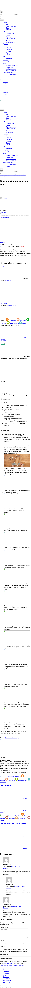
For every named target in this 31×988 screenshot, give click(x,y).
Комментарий (4, 927)
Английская (4, 303)
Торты (4, 31)
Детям (4, 975)
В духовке (8, 280)
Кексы (4, 56)
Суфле (8, 54)
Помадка (8, 51)
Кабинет (5, 82)
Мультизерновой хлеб (12, 65)
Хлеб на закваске (11, 70)
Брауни (8, 45)
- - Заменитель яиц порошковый (16, 405)
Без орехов (6, 977)
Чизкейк (8, 40)
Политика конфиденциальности (15, 965)
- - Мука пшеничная (12, 409)
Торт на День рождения (12, 38)
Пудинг (8, 53)
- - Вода (9, 407)
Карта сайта (6, 982)
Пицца (8, 76)
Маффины (9, 58)
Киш (7, 24)
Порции (3, 402)
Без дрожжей (6, 978)
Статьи (5, 83)
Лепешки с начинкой (11, 74)
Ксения (5, 198)
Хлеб (4, 63)
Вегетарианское (7, 968)
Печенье (5, 60)
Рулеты (8, 35)
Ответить (5, 868)
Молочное (6, 971)
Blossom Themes (8, 963)
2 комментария (7, 266)
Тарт (7, 28)
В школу (3, 344)
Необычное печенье (11, 61)
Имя (1, 940)
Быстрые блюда (7, 980)
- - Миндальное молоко (13, 418)
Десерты (5, 44)
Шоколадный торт (11, 42)
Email (2, 943)
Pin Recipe (4, 340)
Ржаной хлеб (9, 67)
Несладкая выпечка (8, 72)
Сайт (1, 946)
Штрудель (8, 29)
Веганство (6, 969)
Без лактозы (8, 738)
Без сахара (6, 973)
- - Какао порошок (11, 420)
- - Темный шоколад (16, 421)
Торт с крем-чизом (11, 36)
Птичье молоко (10, 33)
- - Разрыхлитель (11, 411)
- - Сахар (9, 412)
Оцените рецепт (4, 954)
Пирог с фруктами (11, 26)
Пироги (5, 22)
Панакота (8, 47)
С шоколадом (15, 738)
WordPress (3, 965)
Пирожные (9, 49)
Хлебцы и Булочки (11, 69)
